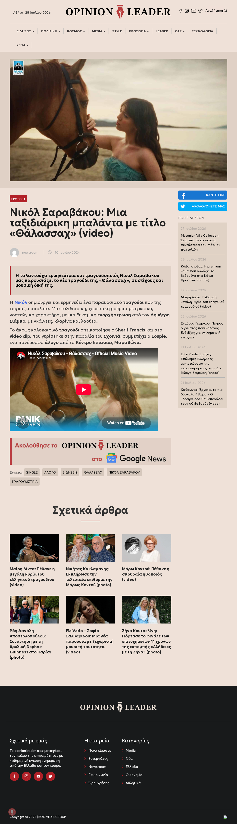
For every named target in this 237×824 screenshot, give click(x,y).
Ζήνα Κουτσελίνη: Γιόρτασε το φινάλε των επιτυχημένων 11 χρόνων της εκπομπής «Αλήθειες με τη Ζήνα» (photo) (146, 641)
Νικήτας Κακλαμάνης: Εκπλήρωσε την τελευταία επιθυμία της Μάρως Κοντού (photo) (89, 576)
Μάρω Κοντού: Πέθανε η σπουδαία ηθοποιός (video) (145, 574)
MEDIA (97, 31)
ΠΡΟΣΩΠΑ (138, 31)
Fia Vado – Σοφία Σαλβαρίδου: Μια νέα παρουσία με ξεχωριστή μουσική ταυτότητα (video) (90, 641)
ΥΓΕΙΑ (21, 45)
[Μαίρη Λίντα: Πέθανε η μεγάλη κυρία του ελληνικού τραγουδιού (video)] (34, 548)
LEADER (162, 31)
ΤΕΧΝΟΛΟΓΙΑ (202, 31)
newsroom (30, 252)
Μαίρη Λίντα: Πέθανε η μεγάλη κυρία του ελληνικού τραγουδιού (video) (32, 576)
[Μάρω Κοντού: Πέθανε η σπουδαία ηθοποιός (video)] (146, 548)
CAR (178, 31)
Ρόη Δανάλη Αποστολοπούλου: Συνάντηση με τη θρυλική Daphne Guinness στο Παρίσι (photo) (30, 644)
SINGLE (32, 472)
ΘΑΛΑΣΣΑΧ (93, 472)
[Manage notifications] (12, 812)
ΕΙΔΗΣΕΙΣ (24, 31)
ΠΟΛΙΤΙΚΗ (49, 31)
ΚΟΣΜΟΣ (75, 31)
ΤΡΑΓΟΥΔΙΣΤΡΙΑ (25, 482)
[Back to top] (223, 810)
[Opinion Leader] (118, 12)
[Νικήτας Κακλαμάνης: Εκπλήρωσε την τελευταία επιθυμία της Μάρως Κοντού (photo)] (90, 548)
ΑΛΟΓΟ (50, 472)
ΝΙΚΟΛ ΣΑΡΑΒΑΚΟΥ (124, 472)
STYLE (117, 31)
